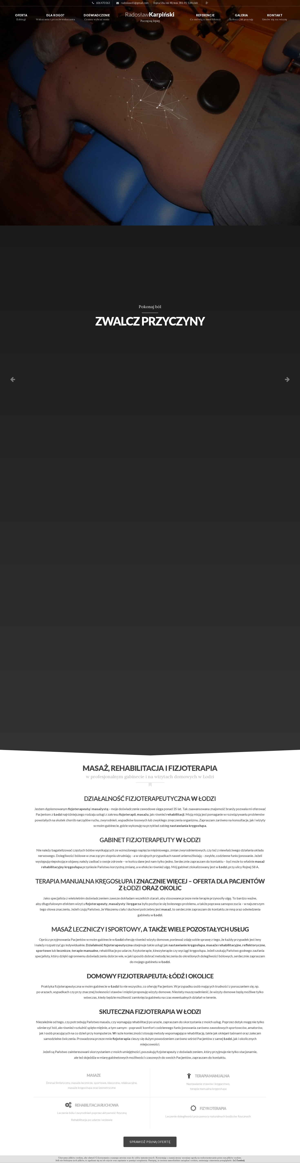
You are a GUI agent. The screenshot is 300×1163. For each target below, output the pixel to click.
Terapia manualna (212, 1076)
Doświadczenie (97, 15)
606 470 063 (103, 2)
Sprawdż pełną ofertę (150, 1142)
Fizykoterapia (213, 1108)
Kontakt (275, 15)
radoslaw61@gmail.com (135, 2)
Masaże (94, 1075)
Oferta (21, 15)
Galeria (241, 15)
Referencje (205, 15)
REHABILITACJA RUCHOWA (96, 1105)
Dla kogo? (55, 15)
